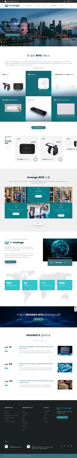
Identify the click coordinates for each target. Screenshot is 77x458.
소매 (16, 207)
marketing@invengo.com (11, 1)
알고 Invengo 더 (10, 262)
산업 (38, 5)
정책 (71, 456)
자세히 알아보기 (10, 34)
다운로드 (46, 421)
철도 (23, 417)
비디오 (45, 417)
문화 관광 (24, 421)
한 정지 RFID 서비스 (38, 56)
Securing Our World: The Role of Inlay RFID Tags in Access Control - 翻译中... (36, 382)
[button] (67, 27)
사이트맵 (66, 456)
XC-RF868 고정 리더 (22, 159)
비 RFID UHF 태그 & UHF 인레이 (64, 74)
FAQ (45, 415)
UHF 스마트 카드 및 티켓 (61, 100)
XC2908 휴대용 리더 (47, 159)
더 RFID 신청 (38, 223)
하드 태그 (31, 100)
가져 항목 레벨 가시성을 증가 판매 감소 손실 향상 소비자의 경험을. (16, 210)
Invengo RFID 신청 (38, 177)
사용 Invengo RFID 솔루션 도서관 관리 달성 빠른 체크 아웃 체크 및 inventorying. (61, 211)
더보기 (4, 77)
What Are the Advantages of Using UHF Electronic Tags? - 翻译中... (36, 365)
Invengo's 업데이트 (38, 335)
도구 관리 (24, 428)
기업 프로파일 (47, 411)
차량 (23, 430)
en (70, 1)
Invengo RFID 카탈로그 (38, 68)
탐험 (16, 214)
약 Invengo (53, 5)
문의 (62, 5)
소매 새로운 (25, 424)
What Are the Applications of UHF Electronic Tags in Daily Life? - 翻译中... (36, 348)
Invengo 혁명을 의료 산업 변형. (38, 193)
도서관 (61, 207)
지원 (45, 5)
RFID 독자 (5, 74)
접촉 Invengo (38, 319)
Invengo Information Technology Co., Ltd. (18, 456)
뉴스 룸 (45, 413)
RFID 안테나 (32, 74)
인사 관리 (24, 426)
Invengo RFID (29, 5)
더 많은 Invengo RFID (38, 127)
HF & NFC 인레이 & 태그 (10, 100)
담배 (23, 419)
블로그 (45, 419)
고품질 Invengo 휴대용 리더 (20, 26)
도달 (6, 442)
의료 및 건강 (38, 191)
